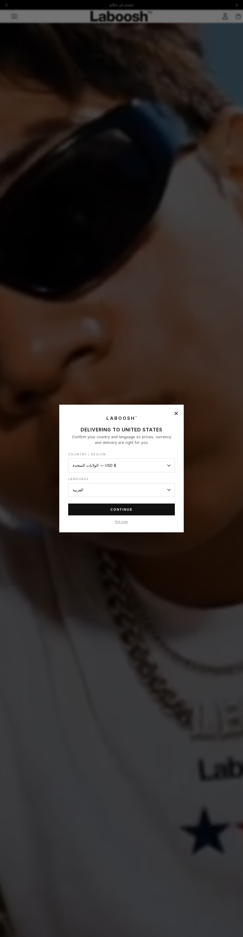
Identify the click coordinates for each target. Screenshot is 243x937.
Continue (121, 509)
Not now (121, 521)
